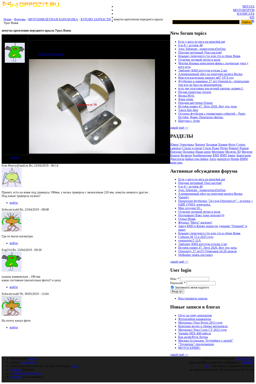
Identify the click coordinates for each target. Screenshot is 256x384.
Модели (247, 151)
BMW (244, 159)
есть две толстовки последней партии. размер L (210, 88)
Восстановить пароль (192, 298)
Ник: (174, 279)
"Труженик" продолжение (196, 344)
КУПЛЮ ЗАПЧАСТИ (96, 19)
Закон (231, 155)
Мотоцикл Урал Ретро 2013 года (200, 322)
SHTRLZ (247, 362)
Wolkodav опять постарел (195, 255)
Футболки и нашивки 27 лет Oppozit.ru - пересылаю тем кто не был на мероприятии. (213, 83)
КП (252, 17)
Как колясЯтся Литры (193, 337)
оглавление (28, 362)
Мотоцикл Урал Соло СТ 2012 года (202, 329)
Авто (212, 159)
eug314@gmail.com (51, 54)
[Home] (31, 6)
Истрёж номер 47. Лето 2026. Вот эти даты (207, 106)
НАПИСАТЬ (245, 13)
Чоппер (200, 144)
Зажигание (243, 155)
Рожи (215, 148)
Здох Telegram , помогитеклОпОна (202, 49)
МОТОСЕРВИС (189, 347)
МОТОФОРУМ (243, 10)
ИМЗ (223, 155)
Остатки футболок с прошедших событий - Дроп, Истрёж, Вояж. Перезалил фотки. (212, 115)
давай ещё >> (179, 127)
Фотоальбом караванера (194, 319)
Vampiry (183, 197)
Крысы (175, 155)
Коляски (186, 155)
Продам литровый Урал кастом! (200, 52)
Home (7, 19)
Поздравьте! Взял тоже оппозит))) (201, 215)
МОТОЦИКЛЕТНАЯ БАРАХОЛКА (53, 19)
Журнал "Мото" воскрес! (195, 222)
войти (15, 157)
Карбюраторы (202, 155)
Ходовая (211, 144)
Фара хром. (186, 99)
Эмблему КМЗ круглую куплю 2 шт (202, 70)
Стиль (207, 148)
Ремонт (234, 148)
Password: (178, 283)
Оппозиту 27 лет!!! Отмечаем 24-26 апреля (207, 251)
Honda (235, 159)
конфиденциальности (27, 373)
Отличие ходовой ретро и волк (199, 59)
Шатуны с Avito (189, 120)
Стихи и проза (192, 148)
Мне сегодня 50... (190, 208)
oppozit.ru (223, 159)
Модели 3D (233, 151)
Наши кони (203, 151)
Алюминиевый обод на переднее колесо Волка (210, 74)
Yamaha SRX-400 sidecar (194, 333)
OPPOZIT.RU (244, 358)
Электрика (186, 144)
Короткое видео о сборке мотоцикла (203, 326)
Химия (222, 144)
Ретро (224, 148)
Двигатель (177, 159)
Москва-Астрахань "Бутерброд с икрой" (205, 340)
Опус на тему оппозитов (195, 315)
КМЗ (216, 155)
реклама (15, 376)
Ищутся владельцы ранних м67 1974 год (206, 77)
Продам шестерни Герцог (195, 102)
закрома (15, 369)
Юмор (174, 144)
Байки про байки (196, 159)
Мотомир (218, 151)
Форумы (20, 19)
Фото (231, 144)
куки (75, 366)
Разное (244, 148)
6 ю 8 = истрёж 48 (190, 45)
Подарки (189, 151)
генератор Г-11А (189, 240)
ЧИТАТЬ (248, 6)
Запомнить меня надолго (191, 287)
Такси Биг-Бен (188, 110)
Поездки (176, 151)
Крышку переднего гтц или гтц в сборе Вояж (209, 56)
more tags (176, 162)
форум (32, 358)
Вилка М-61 (186, 95)
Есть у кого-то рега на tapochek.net (201, 41)
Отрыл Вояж (187, 219)
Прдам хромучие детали (194, 92)
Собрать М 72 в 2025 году (196, 237)
